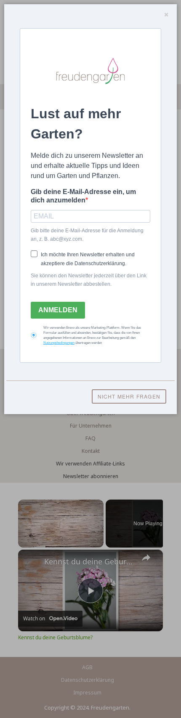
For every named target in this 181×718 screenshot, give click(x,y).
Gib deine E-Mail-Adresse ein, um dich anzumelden (83, 196)
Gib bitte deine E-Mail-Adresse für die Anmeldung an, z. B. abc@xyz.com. (87, 235)
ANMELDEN (57, 310)
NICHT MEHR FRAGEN (129, 396)
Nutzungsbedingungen (59, 343)
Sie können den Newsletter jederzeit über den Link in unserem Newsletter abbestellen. (88, 280)
